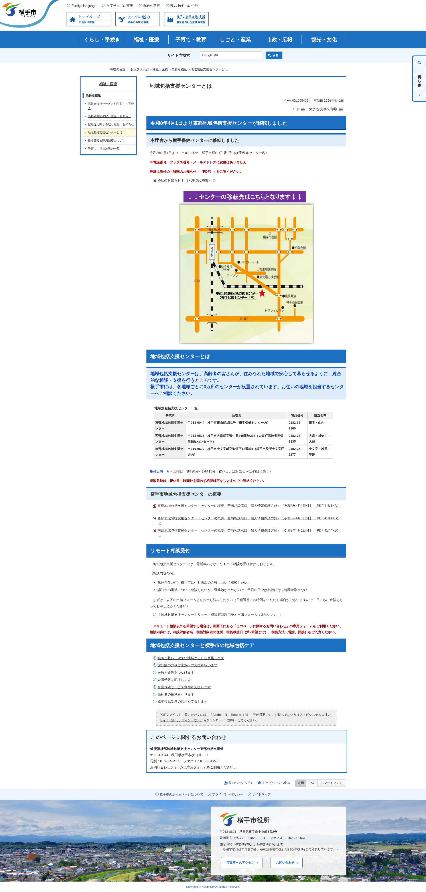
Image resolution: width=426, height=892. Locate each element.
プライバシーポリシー (227, 794)
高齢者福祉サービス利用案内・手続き (111, 106)
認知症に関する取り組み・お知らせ (111, 124)
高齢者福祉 (179, 69)
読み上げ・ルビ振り (185, 6)
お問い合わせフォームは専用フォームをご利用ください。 (193, 767)
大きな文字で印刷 (323, 109)
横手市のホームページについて (181, 794)
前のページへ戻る (241, 783)
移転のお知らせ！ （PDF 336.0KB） (185, 180)
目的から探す (420, 79)
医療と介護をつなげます (176, 672)
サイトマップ (261, 794)
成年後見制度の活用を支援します (182, 701)
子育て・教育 (191, 39)
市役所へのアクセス (240, 862)
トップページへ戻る (276, 783)
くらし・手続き (102, 39)
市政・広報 (279, 39)
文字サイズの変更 (119, 6)
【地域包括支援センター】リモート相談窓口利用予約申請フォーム (218, 615)
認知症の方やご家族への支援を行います (187, 665)
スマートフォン (332, 783)
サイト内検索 (178, 55)
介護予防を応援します (174, 680)
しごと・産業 (235, 39)
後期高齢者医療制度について (106, 140)
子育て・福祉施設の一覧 (104, 148)
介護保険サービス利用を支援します (184, 687)
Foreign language (83, 6)
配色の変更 (151, 6)
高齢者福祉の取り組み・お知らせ (109, 116)
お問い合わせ (285, 862)
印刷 (296, 109)
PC (312, 783)
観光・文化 (324, 39)
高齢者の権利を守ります (176, 694)
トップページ (139, 69)
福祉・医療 (146, 39)
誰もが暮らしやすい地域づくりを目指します (191, 658)
